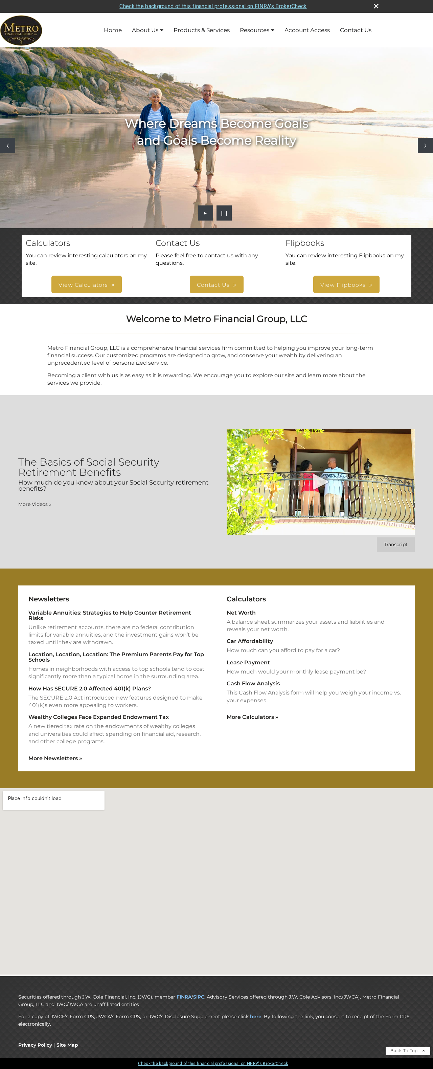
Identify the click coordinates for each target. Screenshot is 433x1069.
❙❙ (224, 213)
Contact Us (355, 30)
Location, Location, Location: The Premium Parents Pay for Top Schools (116, 657)
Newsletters (48, 599)
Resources (254, 30)
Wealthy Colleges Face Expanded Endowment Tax (98, 717)
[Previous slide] (7, 145)
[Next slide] (425, 145)
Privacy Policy (35, 1045)
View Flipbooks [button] (343, 285)
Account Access (307, 30)
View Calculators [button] (83, 285)
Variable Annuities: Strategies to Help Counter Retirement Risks (109, 615)
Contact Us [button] (213, 285)
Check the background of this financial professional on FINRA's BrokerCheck (212, 6)
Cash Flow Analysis (253, 683)
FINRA (184, 997)
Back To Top (404, 1050)
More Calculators (252, 717)
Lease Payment (248, 662)
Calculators (246, 599)
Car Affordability (250, 641)
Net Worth (241, 613)
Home (113, 30)
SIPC (198, 997)
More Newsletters (55, 758)
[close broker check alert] (376, 6)
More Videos (34, 504)
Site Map (67, 1045)
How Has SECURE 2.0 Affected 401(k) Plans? (89, 688)
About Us (145, 30)
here (255, 1016)
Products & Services (202, 30)
